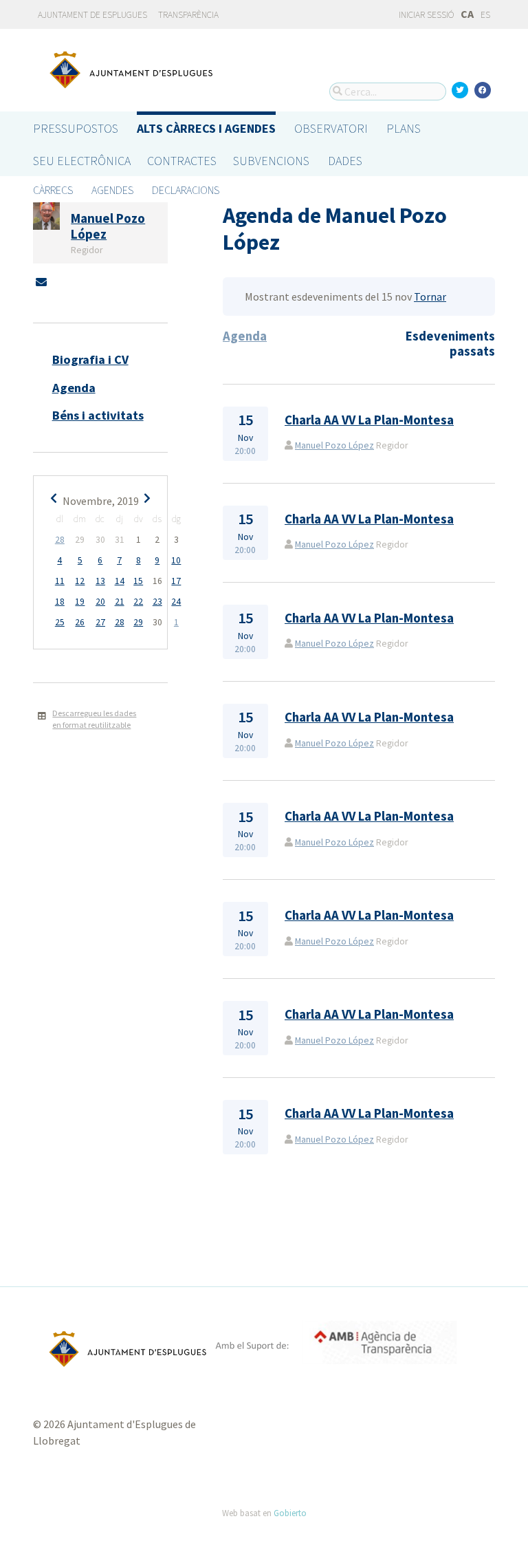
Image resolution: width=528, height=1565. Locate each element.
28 (60, 540)
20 (100, 601)
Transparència (188, 15)
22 (138, 601)
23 (157, 601)
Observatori (331, 128)
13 (100, 581)
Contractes (182, 161)
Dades (345, 161)
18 (60, 601)
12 (80, 581)
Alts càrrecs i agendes (206, 128)
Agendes (112, 190)
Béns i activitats (98, 415)
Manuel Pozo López (334, 445)
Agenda (74, 388)
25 (60, 622)
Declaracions (185, 190)
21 (119, 601)
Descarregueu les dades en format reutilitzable (94, 719)
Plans (403, 128)
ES (485, 15)
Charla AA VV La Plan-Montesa (369, 420)
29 (138, 622)
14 (119, 581)
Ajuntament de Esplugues (92, 15)
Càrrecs (53, 190)
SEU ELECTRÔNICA (82, 161)
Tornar (430, 296)
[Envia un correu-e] (41, 282)
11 (60, 581)
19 (80, 601)
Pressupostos (75, 128)
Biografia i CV (90, 359)
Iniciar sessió (425, 15)
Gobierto (290, 1512)
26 (80, 622)
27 (100, 622)
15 (138, 581)
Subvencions (271, 161)
